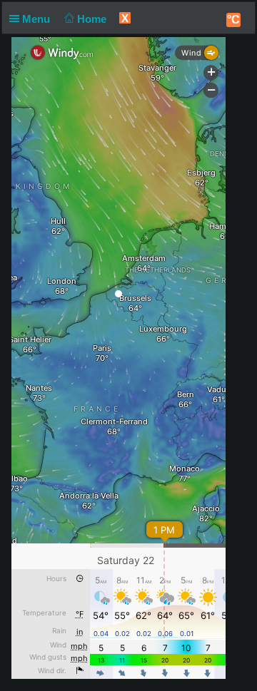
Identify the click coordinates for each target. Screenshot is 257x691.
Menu (37, 19)
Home (93, 19)
